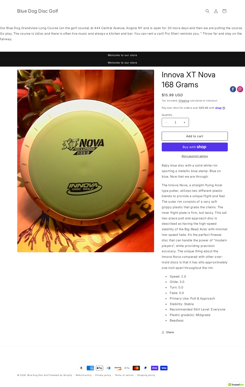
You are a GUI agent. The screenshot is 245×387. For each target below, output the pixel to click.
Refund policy (83, 375)
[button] (207, 11)
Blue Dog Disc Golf (38, 375)
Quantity (167, 114)
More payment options (195, 156)
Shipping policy (146, 375)
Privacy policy (103, 375)
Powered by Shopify (60, 375)
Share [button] (170, 332)
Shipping (184, 100)
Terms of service (124, 375)
